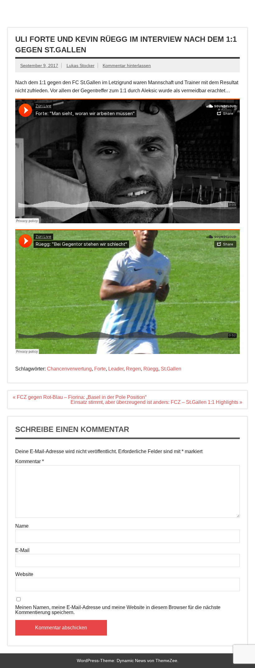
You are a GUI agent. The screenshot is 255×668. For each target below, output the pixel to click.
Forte (100, 368)
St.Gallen (171, 368)
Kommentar (29, 461)
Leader (115, 368)
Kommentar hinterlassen (127, 65)
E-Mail (22, 550)
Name (22, 526)
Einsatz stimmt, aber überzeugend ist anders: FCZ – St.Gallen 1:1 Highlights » (156, 402)
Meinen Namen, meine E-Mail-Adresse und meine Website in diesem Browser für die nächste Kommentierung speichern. (117, 610)
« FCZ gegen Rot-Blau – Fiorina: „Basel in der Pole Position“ (79, 397)
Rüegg (150, 368)
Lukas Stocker (81, 65)
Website (24, 574)
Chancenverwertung (69, 368)
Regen (133, 368)
